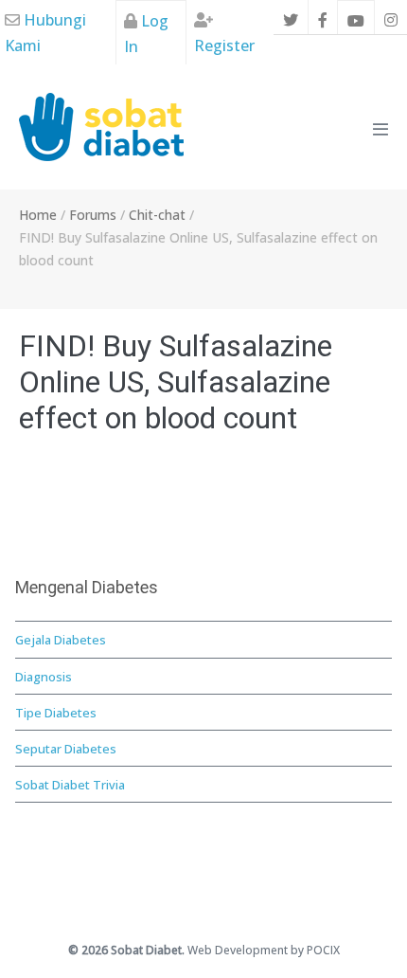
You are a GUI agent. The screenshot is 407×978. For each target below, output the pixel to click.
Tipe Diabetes (56, 712)
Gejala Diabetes (60, 639)
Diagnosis (43, 676)
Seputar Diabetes (65, 748)
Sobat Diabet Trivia (70, 784)
